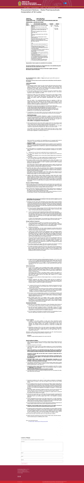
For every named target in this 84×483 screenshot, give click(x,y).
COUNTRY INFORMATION (35, 7)
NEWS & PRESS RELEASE (51, 7)
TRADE (46, 7)
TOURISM (42, 7)
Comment (23, 441)
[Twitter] (65, 3)
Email (22, 456)
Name (22, 452)
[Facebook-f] (64, 3)
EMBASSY (28, 7)
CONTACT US (58, 7)
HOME (25, 7)
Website (22, 459)
